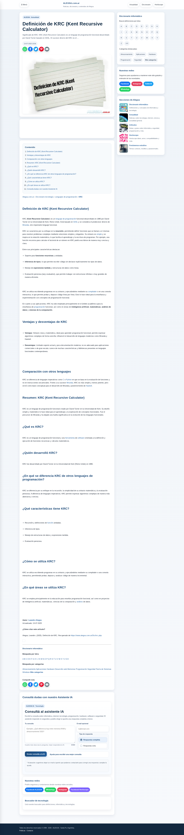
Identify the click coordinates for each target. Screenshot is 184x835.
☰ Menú (24, 5)
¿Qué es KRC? (32, 166)
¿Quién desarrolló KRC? (36, 170)
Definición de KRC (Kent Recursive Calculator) (44, 151)
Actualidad (133, 5)
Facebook (125, 84)
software (81, 438)
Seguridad (137, 60)
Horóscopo (159, 5)
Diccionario (146, 5)
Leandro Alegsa (35, 620)
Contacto (30, 830)
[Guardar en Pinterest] (41, 49)
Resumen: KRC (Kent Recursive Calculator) (43, 163)
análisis (80, 602)
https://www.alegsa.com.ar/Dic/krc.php (86, 635)
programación (39, 307)
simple (99, 234)
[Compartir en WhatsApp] (24, 49)
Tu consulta (29, 723)
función (50, 523)
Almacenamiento (126, 54)
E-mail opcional (82, 723)
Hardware (152, 54)
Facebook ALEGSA (34, 790)
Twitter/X (148, 84)
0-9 (127, 43)
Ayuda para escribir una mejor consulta (65, 754)
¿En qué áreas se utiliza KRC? (38, 185)
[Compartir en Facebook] (30, 49)
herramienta (70, 438)
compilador (92, 292)
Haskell (89, 386)
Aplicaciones (140, 54)
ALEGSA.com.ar (71, 3)
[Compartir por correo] (47, 49)
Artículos (133, 125)
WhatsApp (50, 790)
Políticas (22, 830)
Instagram (63, 790)
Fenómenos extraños (138, 145)
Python (69, 380)
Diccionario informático (138, 104)
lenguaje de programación (66, 219)
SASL (75, 222)
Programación (125, 60)
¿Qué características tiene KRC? (39, 178)
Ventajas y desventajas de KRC (39, 155)
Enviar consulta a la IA (36, 754)
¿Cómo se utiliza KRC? (36, 181)
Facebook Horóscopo (79, 790)
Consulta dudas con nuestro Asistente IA (42, 189)
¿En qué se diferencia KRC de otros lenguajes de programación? (51, 174)
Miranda (25, 225)
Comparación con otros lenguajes (39, 159)
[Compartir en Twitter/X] (36, 49)
